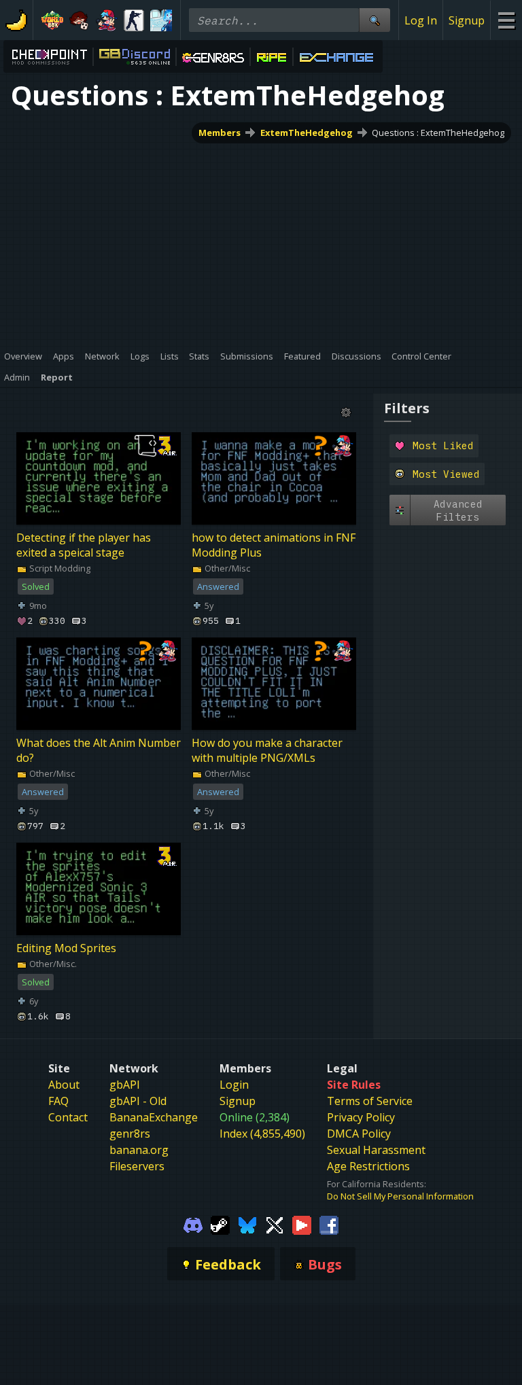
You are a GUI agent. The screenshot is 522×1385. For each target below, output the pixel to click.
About (64, 1084)
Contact (68, 1117)
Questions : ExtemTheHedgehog (438, 132)
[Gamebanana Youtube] (302, 1223)
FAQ (58, 1100)
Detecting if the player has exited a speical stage (83, 545)
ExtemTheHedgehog (306, 132)
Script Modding (58, 568)
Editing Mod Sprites (66, 948)
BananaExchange (153, 1117)
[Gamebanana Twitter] (274, 1223)
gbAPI (124, 1084)
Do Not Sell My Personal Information (400, 1196)
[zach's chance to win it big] (79, 20)
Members (219, 132)
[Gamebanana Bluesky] (247, 1223)
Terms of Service (370, 1100)
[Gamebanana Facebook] (329, 1223)
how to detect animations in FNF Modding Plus (273, 545)
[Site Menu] (506, 20)
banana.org (139, 1149)
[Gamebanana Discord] (193, 1223)
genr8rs (129, 1133)
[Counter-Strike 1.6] (133, 20)
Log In (420, 20)
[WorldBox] (52, 20)
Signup (467, 20)
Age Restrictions (368, 1166)
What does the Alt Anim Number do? (98, 750)
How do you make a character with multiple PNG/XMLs (267, 750)
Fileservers (136, 1166)
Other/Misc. (52, 964)
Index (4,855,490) (262, 1133)
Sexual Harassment (376, 1149)
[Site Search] (374, 20)
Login (234, 1084)
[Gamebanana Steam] (220, 1223)
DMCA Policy (359, 1133)
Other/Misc (226, 568)
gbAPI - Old (138, 1100)
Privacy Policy (361, 1117)
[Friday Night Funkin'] (106, 20)
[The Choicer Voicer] (161, 20)
